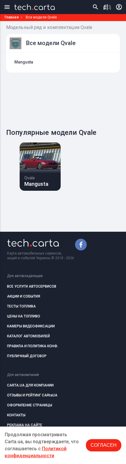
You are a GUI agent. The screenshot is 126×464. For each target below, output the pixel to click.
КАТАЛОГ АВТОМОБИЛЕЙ (28, 336)
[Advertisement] (66, 99)
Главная (12, 17)
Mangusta (23, 62)
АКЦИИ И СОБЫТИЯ (23, 296)
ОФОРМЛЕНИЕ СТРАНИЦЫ (29, 405)
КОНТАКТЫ (16, 415)
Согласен (104, 445)
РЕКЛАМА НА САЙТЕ (24, 425)
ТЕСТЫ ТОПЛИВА (21, 306)
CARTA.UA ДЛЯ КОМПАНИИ (30, 385)
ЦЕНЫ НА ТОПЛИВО (23, 316)
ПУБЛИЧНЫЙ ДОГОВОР (27, 356)
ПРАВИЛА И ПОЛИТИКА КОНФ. (32, 346)
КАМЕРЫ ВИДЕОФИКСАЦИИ (31, 326)
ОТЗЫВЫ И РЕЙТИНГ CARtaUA (32, 395)
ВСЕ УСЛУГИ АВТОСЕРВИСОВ (31, 286)
